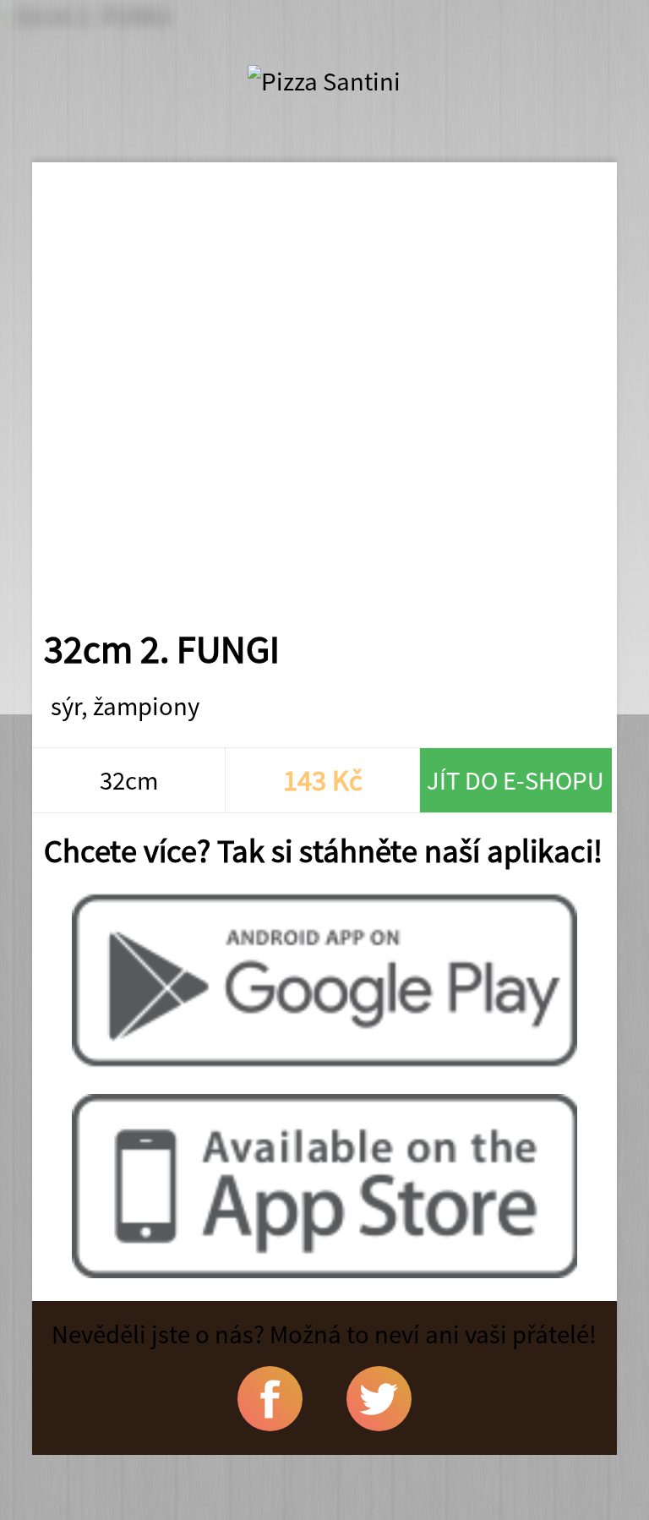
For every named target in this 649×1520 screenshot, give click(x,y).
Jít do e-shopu (515, 780)
